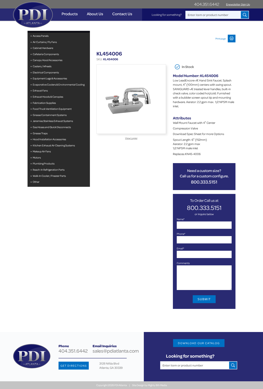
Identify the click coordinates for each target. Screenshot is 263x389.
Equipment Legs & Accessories (50, 78)
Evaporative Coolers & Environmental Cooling (59, 84)
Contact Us (122, 14)
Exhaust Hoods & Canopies (48, 96)
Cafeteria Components (46, 54)
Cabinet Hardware (43, 48)
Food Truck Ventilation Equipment (52, 109)
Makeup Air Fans (42, 151)
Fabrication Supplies (44, 103)
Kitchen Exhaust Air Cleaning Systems (54, 145)
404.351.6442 (206, 4)
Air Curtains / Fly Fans (45, 42)
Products (70, 14)
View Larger (131, 138)
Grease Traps (40, 133)
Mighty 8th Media (157, 385)
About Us (95, 14)
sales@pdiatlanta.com (116, 350)
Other (36, 182)
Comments (183, 263)
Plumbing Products (43, 163)
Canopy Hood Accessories (47, 60)
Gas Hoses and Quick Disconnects (52, 127)
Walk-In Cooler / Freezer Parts (49, 176)
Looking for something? (167, 15)
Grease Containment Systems (50, 115)
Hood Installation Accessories (49, 139)
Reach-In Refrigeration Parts (48, 169)
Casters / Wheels (42, 66)
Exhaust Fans (40, 90)
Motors (37, 157)
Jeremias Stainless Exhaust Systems (53, 121)
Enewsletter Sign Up (238, 4)
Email (180, 248)
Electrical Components (46, 72)
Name (180, 219)
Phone (181, 234)
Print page (220, 38)
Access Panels (41, 36)
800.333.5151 (204, 182)
